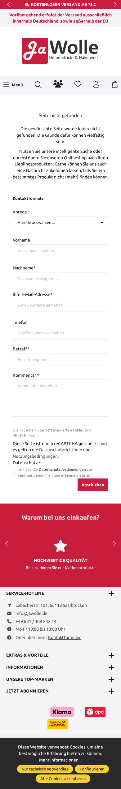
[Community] (58, 83)
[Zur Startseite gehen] (60, 51)
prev (9, 4)
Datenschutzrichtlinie (60, 449)
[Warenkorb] (114, 84)
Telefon (20, 322)
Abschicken (93, 484)
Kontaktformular (64, 637)
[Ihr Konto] (96, 84)
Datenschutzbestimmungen (62, 469)
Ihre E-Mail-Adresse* (32, 294)
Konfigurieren (91, 769)
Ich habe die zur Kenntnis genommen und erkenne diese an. (54, 472)
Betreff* (21, 348)
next (113, 4)
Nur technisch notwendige (45, 769)
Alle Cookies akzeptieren (63, 778)
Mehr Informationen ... (60, 759)
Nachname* (24, 267)
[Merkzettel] (77, 84)
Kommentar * (26, 375)
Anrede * (21, 211)
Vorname (21, 240)
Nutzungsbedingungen (35, 456)
